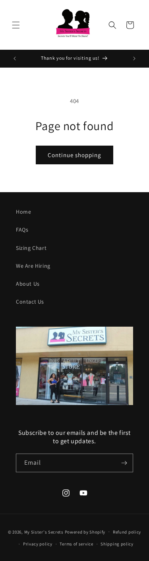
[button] (16, 25)
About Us (28, 283)
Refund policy (127, 532)
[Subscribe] (124, 463)
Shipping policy (117, 544)
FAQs (22, 229)
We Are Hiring (33, 265)
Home (23, 211)
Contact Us (30, 301)
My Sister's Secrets (44, 531)
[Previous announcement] (14, 58)
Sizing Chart (31, 247)
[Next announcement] (134, 58)
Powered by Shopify (85, 531)
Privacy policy (37, 544)
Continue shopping (74, 155)
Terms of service (76, 544)
